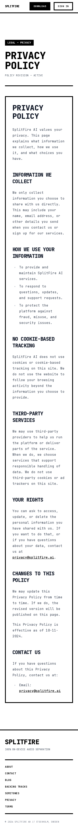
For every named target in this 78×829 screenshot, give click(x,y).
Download (40, 6)
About (9, 766)
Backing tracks (16, 786)
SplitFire (12, 6)
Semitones (12, 793)
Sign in (63, 6)
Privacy (10, 800)
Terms (9, 806)
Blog (8, 780)
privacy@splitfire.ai (33, 557)
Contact (10, 773)
